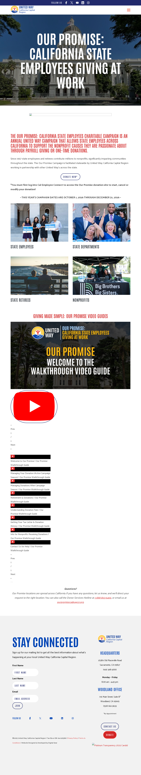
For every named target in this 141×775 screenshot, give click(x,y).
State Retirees (20, 299)
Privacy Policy (72, 738)
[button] (70, 427)
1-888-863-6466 (103, 597)
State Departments (86, 246)
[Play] (34, 406)
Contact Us (110, 726)
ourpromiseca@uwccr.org (70, 602)
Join (17, 705)
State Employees (22, 246)
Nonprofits (81, 299)
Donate (110, 734)
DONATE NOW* (70, 176)
